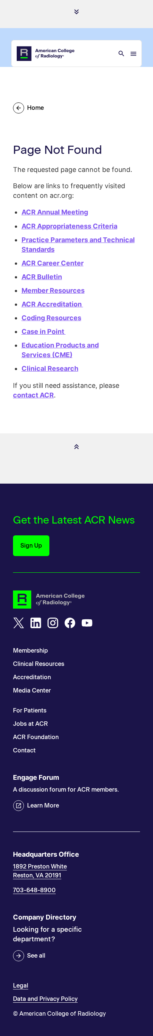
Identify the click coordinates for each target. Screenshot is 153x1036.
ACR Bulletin (42, 277)
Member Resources (53, 290)
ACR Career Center (53, 263)
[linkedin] (35, 623)
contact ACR (33, 395)
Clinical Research (50, 368)
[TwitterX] (18, 623)
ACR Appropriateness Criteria (69, 226)
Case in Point (44, 331)
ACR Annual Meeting (55, 212)
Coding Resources (51, 318)
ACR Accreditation (52, 304)
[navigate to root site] (76, 599)
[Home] (46, 53)
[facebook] (69, 623)
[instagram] (52, 623)
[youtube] (86, 623)
